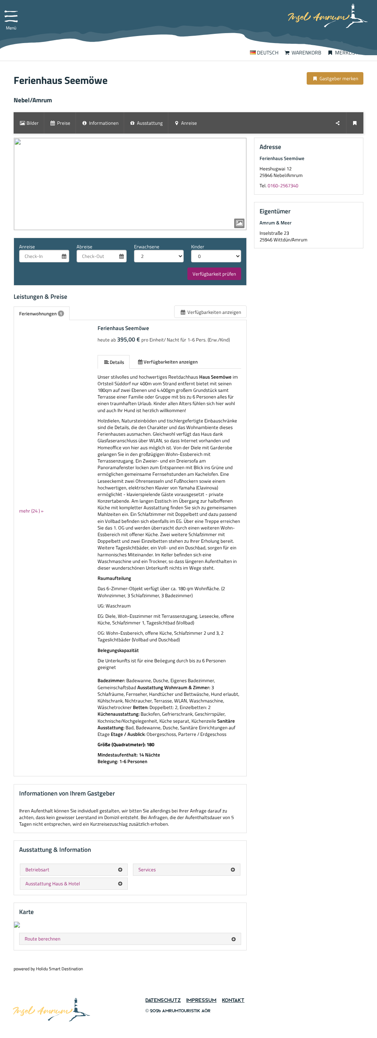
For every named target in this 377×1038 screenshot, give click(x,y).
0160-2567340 (283, 185)
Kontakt (233, 1000)
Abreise (84, 246)
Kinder (197, 246)
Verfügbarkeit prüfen (214, 273)
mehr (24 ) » (31, 510)
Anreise (27, 246)
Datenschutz (163, 1000)
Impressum (201, 1000)
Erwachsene (146, 246)
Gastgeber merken (338, 78)
